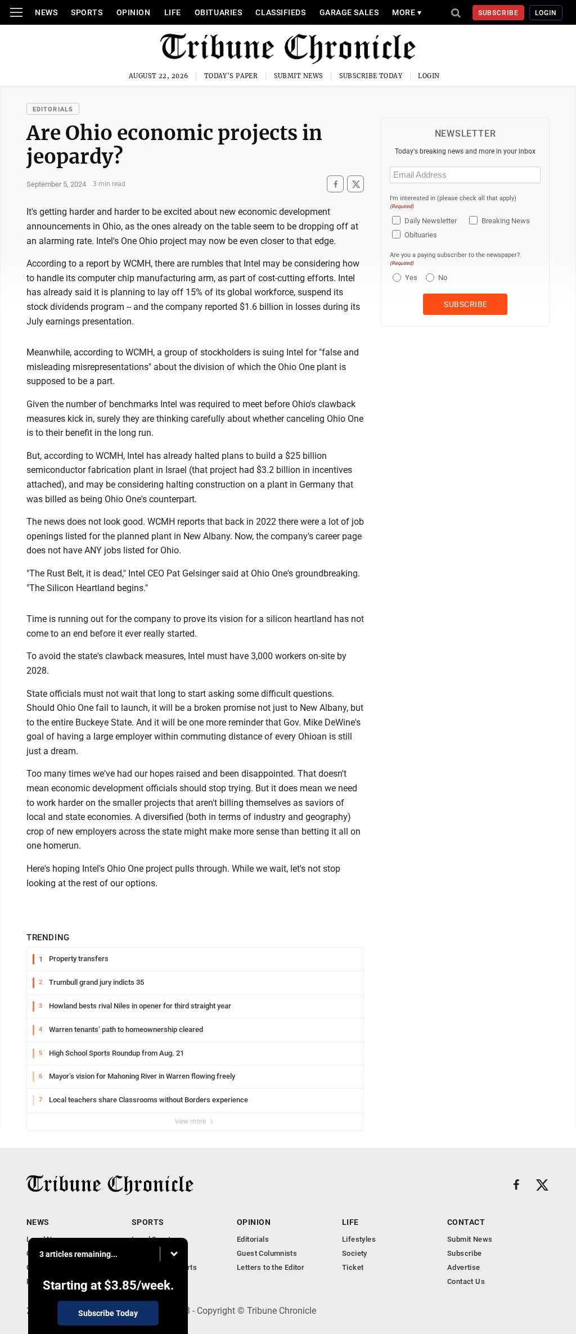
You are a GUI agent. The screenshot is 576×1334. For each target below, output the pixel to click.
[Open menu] (16, 12)
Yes (410, 277)
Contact (466, 1222)
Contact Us (466, 1281)
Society (354, 1253)
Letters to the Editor (270, 1267)
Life (172, 12)
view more (191, 1121)
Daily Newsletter (430, 221)
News (46, 12)
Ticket (352, 1267)
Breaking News (506, 221)
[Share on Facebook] (335, 184)
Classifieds (280, 12)
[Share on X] (355, 184)
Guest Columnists (267, 1253)
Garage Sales (349, 12)
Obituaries (218, 12)
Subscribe (498, 13)
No (442, 277)
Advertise (463, 1267)
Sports (86, 12)
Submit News (298, 76)
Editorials (53, 109)
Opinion (133, 12)
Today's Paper (231, 76)
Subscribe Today (371, 76)
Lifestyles (359, 1239)
